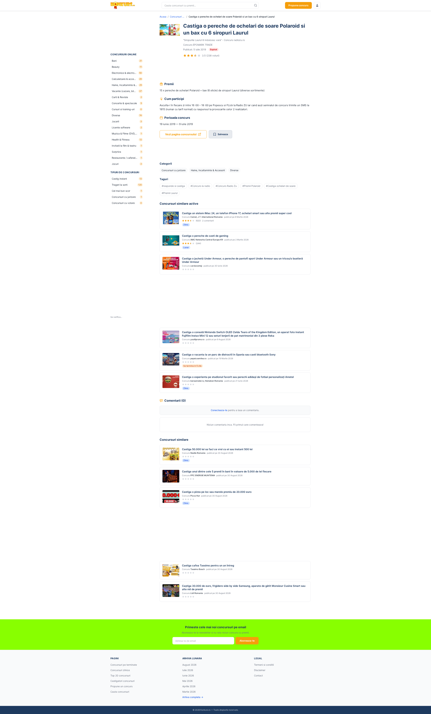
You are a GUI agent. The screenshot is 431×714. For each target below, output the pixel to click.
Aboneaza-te (247, 640)
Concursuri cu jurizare (177, 16)
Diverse (234, 170)
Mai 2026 (187, 680)
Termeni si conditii (264, 664)
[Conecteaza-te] (317, 5)
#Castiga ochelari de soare (280, 185)
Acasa (163, 16)
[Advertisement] (127, 32)
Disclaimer (259, 670)
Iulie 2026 (187, 670)
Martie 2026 (189, 691)
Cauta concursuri (119, 691)
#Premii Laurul (169, 193)
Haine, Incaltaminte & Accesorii (208, 170)
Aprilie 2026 (188, 686)
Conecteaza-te (219, 410)
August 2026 (189, 664)
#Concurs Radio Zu (226, 185)
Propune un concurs (121, 686)
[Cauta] (255, 5)
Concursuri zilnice (120, 670)
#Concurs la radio (200, 185)
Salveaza (223, 134)
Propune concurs (298, 5)
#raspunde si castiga (173, 185)
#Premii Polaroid (251, 185)
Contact (258, 675)
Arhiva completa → (192, 697)
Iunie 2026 (188, 675)
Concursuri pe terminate (123, 664)
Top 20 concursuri (120, 675)
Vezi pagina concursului (180, 134)
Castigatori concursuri (122, 680)
